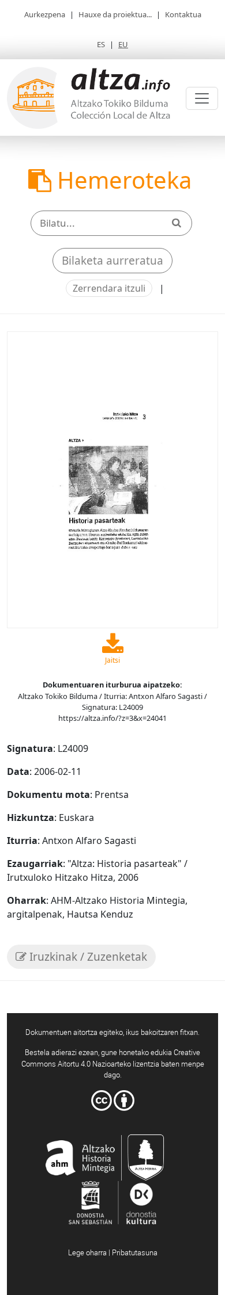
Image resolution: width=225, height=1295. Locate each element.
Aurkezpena (44, 14)
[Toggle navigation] (202, 98)
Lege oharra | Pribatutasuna (113, 1252)
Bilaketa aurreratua (112, 260)
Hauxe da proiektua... (115, 14)
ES (101, 44)
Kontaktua (183, 14)
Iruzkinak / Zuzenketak (87, 956)
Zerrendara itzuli (109, 288)
